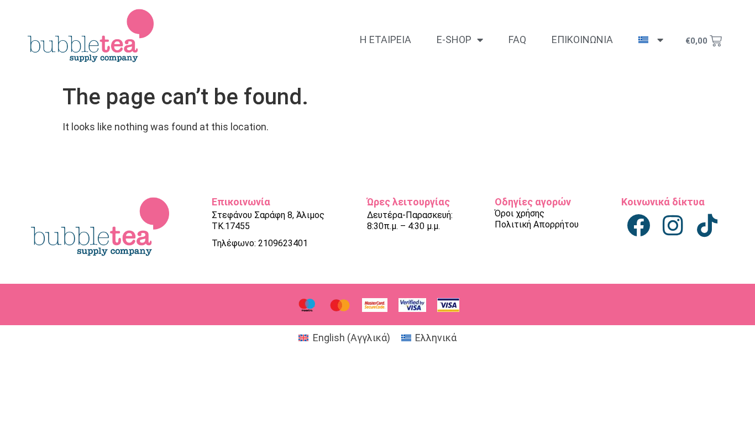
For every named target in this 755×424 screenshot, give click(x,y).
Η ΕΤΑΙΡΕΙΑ (385, 39)
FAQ (517, 39)
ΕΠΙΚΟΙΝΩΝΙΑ (582, 39)
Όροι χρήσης (519, 213)
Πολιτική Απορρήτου (537, 224)
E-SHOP (454, 39)
